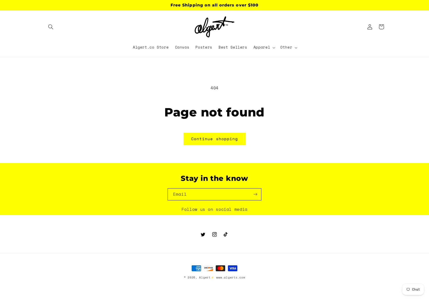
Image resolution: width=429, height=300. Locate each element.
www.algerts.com (230, 277)
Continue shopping (214, 139)
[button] (51, 26)
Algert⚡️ (206, 277)
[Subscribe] (255, 194)
